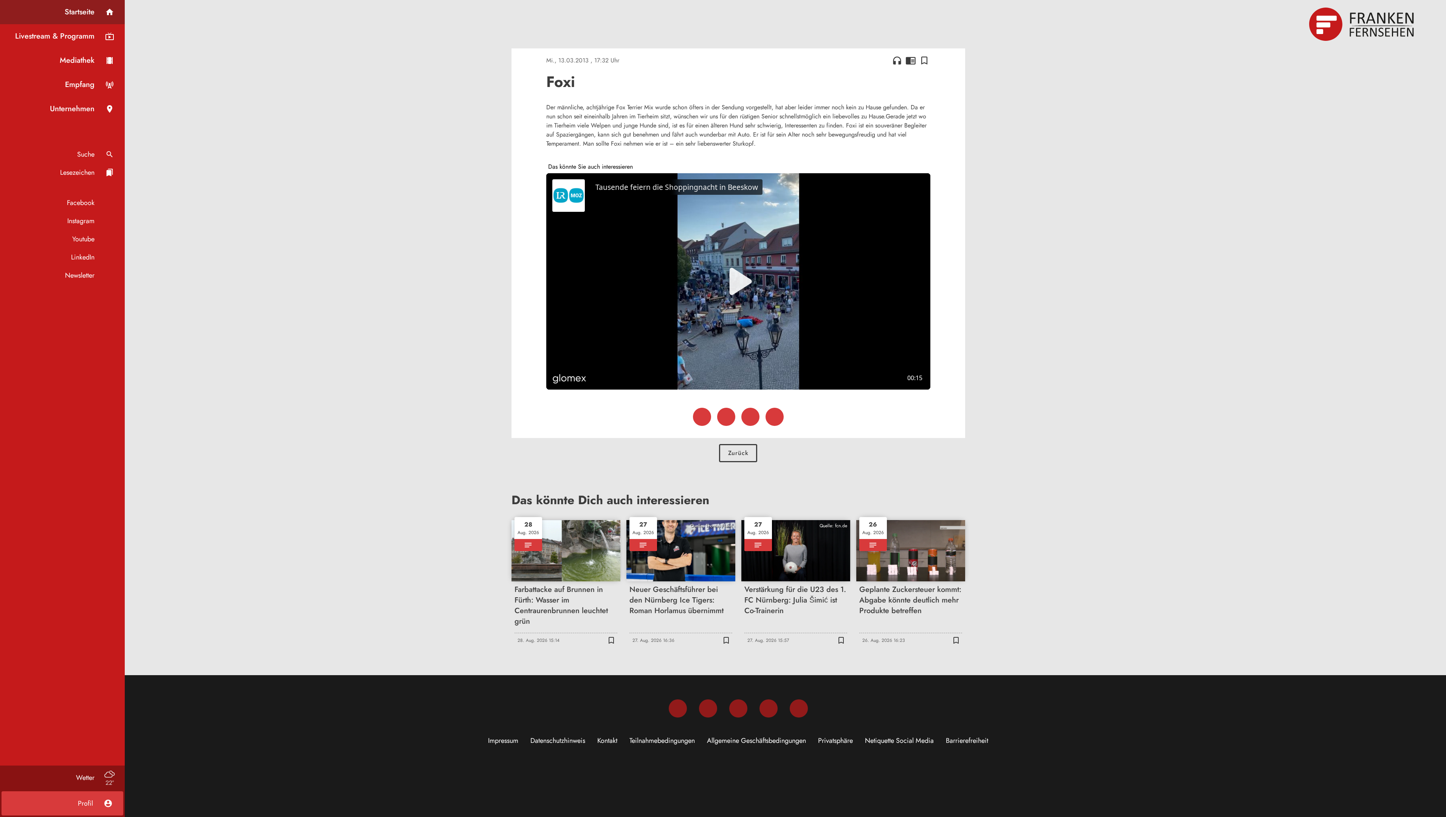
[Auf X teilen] (726, 417)
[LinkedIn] (768, 708)
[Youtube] (738, 708)
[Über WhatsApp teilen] (750, 417)
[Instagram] (708, 708)
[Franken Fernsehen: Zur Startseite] (1362, 24)
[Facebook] (678, 708)
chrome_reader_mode (910, 60)
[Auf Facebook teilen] (702, 417)
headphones (897, 60)
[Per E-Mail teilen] (775, 417)
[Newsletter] (799, 708)
